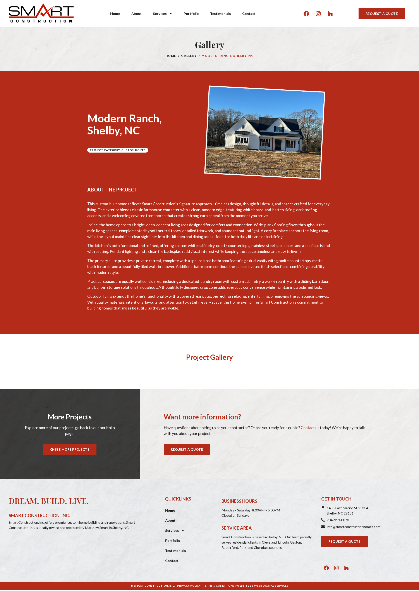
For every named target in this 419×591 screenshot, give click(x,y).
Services (160, 13)
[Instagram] (318, 13)
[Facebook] (306, 13)
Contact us (310, 427)
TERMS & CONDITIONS (218, 585)
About (136, 13)
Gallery (189, 55)
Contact (249, 13)
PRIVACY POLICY (189, 585)
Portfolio (191, 13)
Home (115, 13)
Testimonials (220, 13)
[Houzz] (330, 13)
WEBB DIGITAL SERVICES (271, 585)
